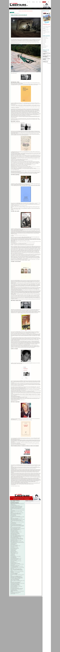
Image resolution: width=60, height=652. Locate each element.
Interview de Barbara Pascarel (14, 557)
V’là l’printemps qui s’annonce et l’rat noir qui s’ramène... (16, 507)
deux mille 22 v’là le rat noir (13, 549)
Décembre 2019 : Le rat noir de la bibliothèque (15, 582)
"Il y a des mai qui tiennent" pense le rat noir (15, 505)
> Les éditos (44, 39)
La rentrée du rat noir (13, 554)
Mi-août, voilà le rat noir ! (13, 555)
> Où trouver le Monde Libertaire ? (45, 30)
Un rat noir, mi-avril (12, 561)
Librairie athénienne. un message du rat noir (15, 565)
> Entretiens (44, 42)
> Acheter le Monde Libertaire (46, 26)
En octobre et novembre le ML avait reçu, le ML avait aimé (16, 586)
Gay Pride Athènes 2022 (13, 544)
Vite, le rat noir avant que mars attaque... (15, 547)
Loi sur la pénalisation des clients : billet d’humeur (16, 592)
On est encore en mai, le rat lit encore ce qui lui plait (16, 559)
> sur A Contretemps (45, 62)
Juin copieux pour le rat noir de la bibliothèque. (15, 572)
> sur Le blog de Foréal (45, 51)
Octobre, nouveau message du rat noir (14, 552)
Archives (47, 8)
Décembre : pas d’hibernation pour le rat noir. (15, 529)
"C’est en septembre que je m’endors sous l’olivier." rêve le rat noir (17, 542)
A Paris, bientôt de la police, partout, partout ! (15, 584)
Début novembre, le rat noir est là (14, 551)
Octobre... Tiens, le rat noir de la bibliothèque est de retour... (17, 569)
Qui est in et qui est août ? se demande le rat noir (15, 513)
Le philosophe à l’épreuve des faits (14, 590)
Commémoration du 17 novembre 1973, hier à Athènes (16, 540)
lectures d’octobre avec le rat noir (14, 530)
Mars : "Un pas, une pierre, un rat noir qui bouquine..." (16, 527)
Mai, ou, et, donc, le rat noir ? (13, 515)
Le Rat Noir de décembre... (13, 550)
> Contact (44, 33)
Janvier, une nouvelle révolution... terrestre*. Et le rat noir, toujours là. (17, 528)
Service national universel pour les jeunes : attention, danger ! (17, 588)
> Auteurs (44, 44)
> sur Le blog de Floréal (46, 57)
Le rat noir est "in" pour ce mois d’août (14, 532)
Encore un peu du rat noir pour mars (14, 546)
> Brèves (44, 43)
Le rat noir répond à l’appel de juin (14, 534)
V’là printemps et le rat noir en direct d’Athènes (15, 563)
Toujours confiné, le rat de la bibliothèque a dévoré (16, 576)
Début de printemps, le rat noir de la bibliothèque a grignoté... (17, 577)
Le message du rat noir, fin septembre (14, 553)
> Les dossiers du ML (45, 38)
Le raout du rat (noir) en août (13, 523)
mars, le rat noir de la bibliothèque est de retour (15, 578)
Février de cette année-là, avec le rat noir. (15, 548)
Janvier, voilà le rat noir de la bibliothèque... (15, 579)
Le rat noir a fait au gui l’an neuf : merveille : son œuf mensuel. (17, 538)
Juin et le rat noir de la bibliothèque (14, 573)
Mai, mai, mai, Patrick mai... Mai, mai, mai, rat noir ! (16, 524)
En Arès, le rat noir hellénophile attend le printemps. (16, 536)
